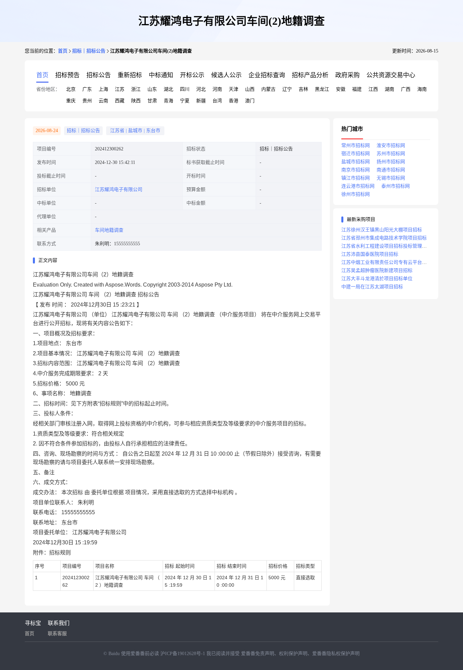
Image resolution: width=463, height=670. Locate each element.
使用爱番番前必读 (140, 653)
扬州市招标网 (391, 161)
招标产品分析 (310, 75)
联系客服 (57, 633)
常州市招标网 (355, 145)
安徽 (340, 89)
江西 (373, 89)
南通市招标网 (391, 169)
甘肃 (152, 100)
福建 (357, 89)
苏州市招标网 (391, 153)
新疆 (201, 100)
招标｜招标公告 (88, 51)
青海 (168, 100)
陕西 (136, 100)
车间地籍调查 (109, 230)
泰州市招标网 (395, 186)
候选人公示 (226, 75)
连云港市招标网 (358, 186)
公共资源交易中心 (390, 75)
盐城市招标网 (355, 161)
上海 (103, 89)
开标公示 (192, 75)
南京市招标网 (355, 169)
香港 (233, 100)
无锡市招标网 (391, 178)
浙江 (136, 89)
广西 (405, 89)
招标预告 (67, 75)
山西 (250, 89)
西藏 (119, 100)
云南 (103, 100)
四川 (184, 89)
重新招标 (130, 75)
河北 (201, 89)
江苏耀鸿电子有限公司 (118, 189)
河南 (217, 89)
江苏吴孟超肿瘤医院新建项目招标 (376, 270)
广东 (87, 89)
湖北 (168, 89)
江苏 (119, 89)
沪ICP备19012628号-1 (183, 653)
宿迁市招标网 (355, 153)
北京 (71, 89)
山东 (152, 89)
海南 (422, 89)
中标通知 (161, 75)
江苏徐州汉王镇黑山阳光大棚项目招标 (381, 229)
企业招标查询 (266, 75)
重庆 (71, 100)
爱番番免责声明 (257, 653)
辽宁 (287, 89)
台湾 (217, 100)
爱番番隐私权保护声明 (336, 653)
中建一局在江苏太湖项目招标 (372, 286)
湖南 (389, 89)
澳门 (250, 100)
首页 (62, 51)
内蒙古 (268, 89)
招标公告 (98, 75)
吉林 (303, 89)
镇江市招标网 (355, 178)
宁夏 (184, 100)
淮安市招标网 (391, 145)
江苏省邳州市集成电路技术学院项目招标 (384, 237)
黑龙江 (322, 89)
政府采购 (347, 75)
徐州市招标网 (355, 194)
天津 (233, 89)
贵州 (87, 100)
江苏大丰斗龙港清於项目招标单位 (376, 278)
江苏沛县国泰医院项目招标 (369, 254)
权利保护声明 (293, 653)
